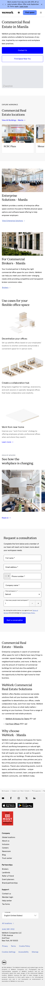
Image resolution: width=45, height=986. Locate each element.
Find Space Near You (22, 59)
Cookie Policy (24, 946)
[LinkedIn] (34, 798)
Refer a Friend (8, 876)
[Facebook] (11, 798)
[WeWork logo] (7, 12)
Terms (13, 946)
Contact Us (22, 50)
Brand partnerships (10, 883)
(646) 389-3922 (8, 929)
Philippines (36, 791)
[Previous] (3, 4)
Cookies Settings (8, 952)
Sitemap (35, 952)
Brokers (5, 869)
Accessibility (23, 952)
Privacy (5, 946)
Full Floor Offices (12, 724)
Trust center (7, 858)
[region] (22, 77)
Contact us (6, 894)
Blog (4, 855)
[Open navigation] (41, 12)
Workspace (5, 791)
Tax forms (6, 904)
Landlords (6, 872)
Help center (7, 901)
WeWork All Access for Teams (17, 719)
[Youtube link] (3, 798)
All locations (7, 923)
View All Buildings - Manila (12, 120)
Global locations (8, 837)
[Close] (41, 4)
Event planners (8, 879)
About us (5, 841)
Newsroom (6, 851)
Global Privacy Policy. (28, 613)
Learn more (24, 6)
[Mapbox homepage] (8, 86)
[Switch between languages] (18, 12)
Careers (5, 848)
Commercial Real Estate (20, 791)
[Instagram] (19, 798)
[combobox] (7, 576)
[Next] (5, 4)
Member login (7, 897)
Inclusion (5, 844)
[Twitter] (26, 798)
